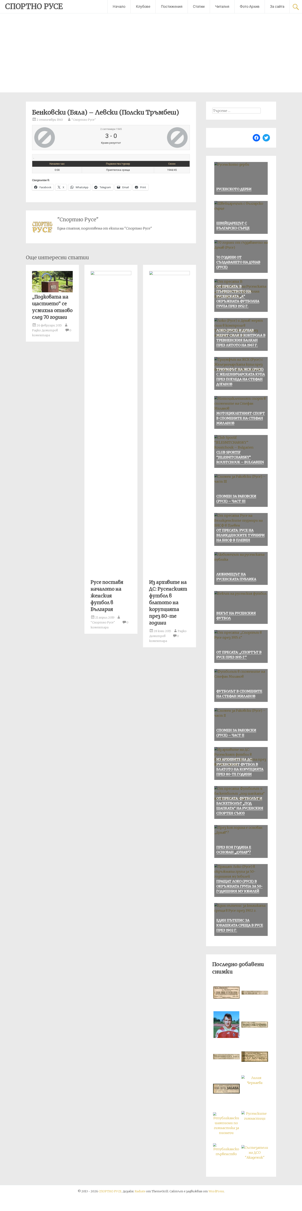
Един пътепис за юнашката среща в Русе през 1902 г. (239, 925)
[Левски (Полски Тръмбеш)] (162, 137)
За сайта (277, 6)
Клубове (143, 6)
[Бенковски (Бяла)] (60, 137)
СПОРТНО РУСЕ (34, 6)
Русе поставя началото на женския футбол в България (107, 595)
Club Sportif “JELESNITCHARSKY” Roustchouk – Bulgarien (240, 457)
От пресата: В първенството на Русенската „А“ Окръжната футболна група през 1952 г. (237, 296)
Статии (199, 6)
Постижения (171, 6)
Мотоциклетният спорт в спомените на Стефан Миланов (240, 418)
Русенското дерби (233, 189)
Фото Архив (249, 6)
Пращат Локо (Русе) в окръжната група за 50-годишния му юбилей (239, 886)
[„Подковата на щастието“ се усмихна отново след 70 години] (52, 291)
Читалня (222, 6)
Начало (119, 6)
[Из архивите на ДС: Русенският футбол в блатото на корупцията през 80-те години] (169, 274)
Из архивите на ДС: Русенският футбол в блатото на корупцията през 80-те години (168, 602)
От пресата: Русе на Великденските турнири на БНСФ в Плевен (240, 535)
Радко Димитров (45, 330)
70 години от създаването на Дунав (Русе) (238, 262)
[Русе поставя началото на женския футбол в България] (111, 274)
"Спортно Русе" (83, 120)
